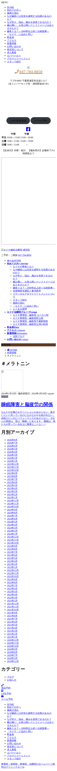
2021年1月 (12, 637)
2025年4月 (12, 488)
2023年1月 (12, 567)
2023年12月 (13, 537)
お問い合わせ (14, 46)
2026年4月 (12, 452)
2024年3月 (12, 528)
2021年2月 (12, 634)
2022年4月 (12, 594)
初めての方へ (14, 10)
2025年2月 (12, 494)
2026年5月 (12, 449)
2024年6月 (12, 519)
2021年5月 (12, 625)
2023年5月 (12, 558)
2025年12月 (13, 464)
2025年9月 (12, 473)
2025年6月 (12, 482)
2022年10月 (13, 576)
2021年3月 (12, 631)
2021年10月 (13, 610)
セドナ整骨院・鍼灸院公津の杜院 (30, 324)
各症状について (15, 49)
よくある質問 (20, 309)
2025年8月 (12, 476)
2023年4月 (12, 561)
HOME (10, 7)
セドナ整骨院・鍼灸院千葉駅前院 (30, 321)
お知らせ (11, 680)
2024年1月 (12, 534)
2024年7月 (12, 515)
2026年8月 (12, 440)
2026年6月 (12, 446)
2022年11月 (13, 573)
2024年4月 (12, 525)
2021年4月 (12, 628)
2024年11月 (13, 503)
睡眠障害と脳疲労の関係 (27, 404)
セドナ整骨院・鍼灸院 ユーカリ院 (31, 315)
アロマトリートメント (18, 58)
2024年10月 (13, 506)
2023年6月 (12, 555)
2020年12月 (13, 640)
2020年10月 (13, 646)
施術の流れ (13, 13)
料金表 (10, 37)
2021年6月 (12, 622)
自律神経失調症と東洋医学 (27, 291)
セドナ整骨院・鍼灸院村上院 (28, 318)
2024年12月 (13, 500)
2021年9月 (12, 613)
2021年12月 (13, 603)
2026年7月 (12, 443)
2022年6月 (12, 588)
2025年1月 (12, 497)
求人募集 (11, 52)
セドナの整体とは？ (23, 266)
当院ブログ (19, 336)
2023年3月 (12, 564)
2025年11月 (13, 467)
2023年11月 (13, 540)
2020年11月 (13, 643)
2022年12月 (13, 570)
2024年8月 (12, 512)
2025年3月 (12, 491)
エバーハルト (14, 55)
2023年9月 (12, 546)
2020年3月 (12, 658)
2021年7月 (12, 619)
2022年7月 (12, 585)
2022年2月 (12, 600)
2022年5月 (12, 591)
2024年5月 (12, 522)
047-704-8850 (24, 255)
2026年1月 (12, 461)
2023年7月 (12, 552)
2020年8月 (12, 652)
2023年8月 (12, 549)
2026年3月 (12, 455)
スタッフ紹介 (14, 61)
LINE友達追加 (18, 120)
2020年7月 (12, 655)
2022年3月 (12, 597)
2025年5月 (12, 485)
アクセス (11, 40)
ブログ (4, 396)
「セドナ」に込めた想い (20, 34)
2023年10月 (13, 543)
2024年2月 (12, 531)
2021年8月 (12, 616)
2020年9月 (12, 649)
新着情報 (11, 43)
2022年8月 (12, 582)
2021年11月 (13, 606)
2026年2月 (12, 458)
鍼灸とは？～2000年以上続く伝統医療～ (28, 31)
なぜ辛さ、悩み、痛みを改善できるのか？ (29, 22)
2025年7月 (12, 479)
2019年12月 (13, 661)
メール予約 (40, 120)
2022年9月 (12, 579)
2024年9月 (12, 509)
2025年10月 (13, 470)
